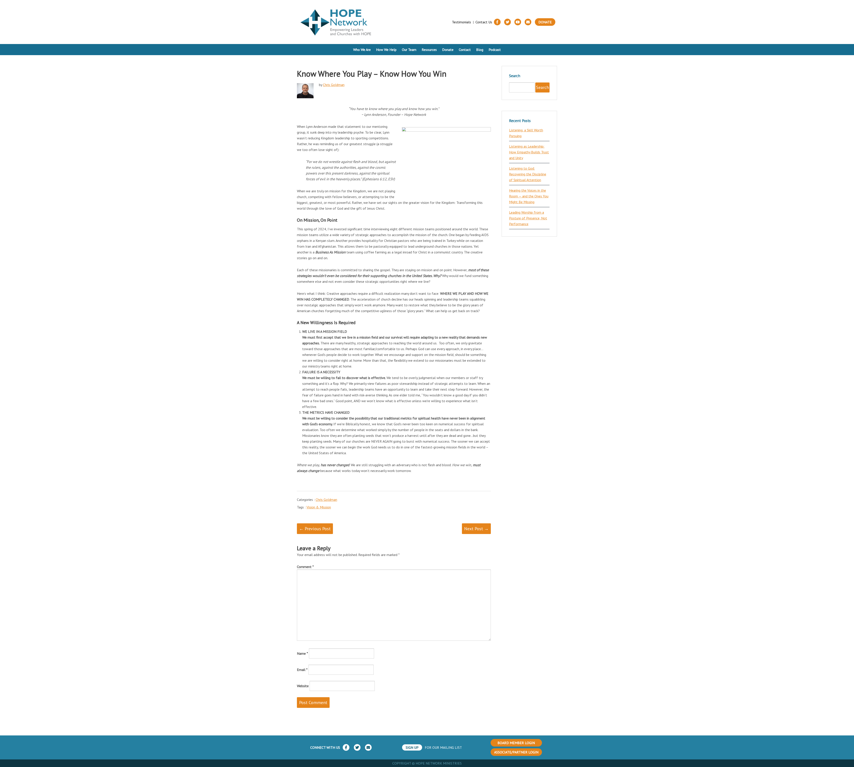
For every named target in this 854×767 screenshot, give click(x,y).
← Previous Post (315, 529)
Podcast (495, 49)
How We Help (386, 49)
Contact (465, 49)
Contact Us (483, 22)
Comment (305, 566)
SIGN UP (412, 747)
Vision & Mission (318, 507)
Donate (545, 22)
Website (303, 686)
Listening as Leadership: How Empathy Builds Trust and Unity (529, 152)
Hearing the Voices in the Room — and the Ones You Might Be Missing (528, 196)
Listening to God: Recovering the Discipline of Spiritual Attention (527, 174)
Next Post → (476, 529)
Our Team (409, 49)
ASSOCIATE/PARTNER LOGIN (516, 752)
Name (302, 653)
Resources (429, 49)
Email (302, 669)
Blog (479, 49)
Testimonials (461, 22)
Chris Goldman (333, 84)
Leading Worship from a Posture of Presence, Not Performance (528, 218)
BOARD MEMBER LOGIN (516, 743)
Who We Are (362, 49)
